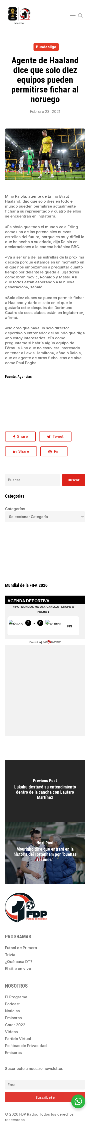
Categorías (15, 508)
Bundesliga (46, 47)
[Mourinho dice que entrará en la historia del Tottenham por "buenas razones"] (45, 853)
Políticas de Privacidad (26, 1045)
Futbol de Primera (21, 947)
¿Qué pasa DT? (18, 961)
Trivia (10, 954)
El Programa (16, 997)
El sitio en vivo (18, 968)
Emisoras (13, 1017)
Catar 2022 (15, 1024)
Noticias (12, 1010)
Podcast (12, 1004)
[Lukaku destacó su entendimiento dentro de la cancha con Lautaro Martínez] (45, 791)
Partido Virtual (18, 1038)
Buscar (74, 480)
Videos (11, 1031)
